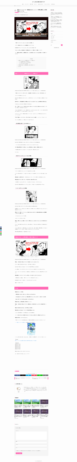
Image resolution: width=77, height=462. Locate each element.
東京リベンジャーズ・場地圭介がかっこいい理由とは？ (27, 60)
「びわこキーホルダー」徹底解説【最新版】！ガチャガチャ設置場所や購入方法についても (56, 24)
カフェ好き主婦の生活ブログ (38, 1)
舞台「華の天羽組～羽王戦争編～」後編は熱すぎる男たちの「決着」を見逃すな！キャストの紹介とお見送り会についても (56, 20)
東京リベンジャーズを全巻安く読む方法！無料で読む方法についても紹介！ (26, 340)
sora (18, 391)
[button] (17, 375)
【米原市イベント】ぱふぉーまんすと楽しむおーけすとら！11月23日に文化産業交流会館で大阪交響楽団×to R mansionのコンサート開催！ (56, 13)
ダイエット (52, 38)
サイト (16, 447)
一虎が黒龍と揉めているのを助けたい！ (25, 61)
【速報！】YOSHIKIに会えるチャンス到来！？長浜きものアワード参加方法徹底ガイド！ (56, 27)
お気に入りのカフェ (53, 40)
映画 (51, 33)
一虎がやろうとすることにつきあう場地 (25, 62)
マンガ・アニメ (16, 12)
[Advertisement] (31, 362)
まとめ (20, 66)
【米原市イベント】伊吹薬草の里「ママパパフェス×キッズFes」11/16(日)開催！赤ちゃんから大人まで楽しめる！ (56, 17)
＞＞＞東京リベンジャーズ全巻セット (20, 322)
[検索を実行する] (62, 45)
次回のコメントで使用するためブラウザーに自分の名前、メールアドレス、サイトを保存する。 (29, 450)
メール (17, 444)
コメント (17, 430)
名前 (16, 441)
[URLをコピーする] (45, 375)
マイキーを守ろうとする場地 (24, 63)
